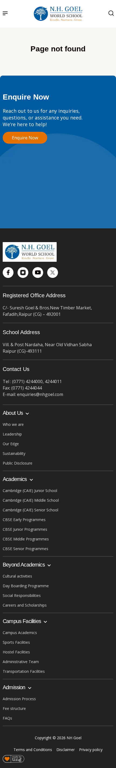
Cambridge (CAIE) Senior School (30, 509)
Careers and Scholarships (25, 605)
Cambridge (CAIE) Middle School (31, 500)
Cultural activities (17, 576)
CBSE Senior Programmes (25, 548)
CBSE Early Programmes (24, 519)
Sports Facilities (16, 642)
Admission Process (19, 698)
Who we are (13, 424)
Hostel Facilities (16, 651)
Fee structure (14, 708)
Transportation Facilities (24, 671)
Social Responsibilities (22, 595)
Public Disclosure (17, 463)
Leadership (12, 434)
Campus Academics (20, 632)
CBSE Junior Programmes (25, 529)
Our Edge (11, 443)
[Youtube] (37, 272)
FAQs (7, 718)
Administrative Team (21, 661)
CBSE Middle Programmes (26, 539)
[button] (5, 13)
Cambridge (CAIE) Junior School (30, 490)
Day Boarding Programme (26, 585)
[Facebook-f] (8, 272)
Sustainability (14, 453)
